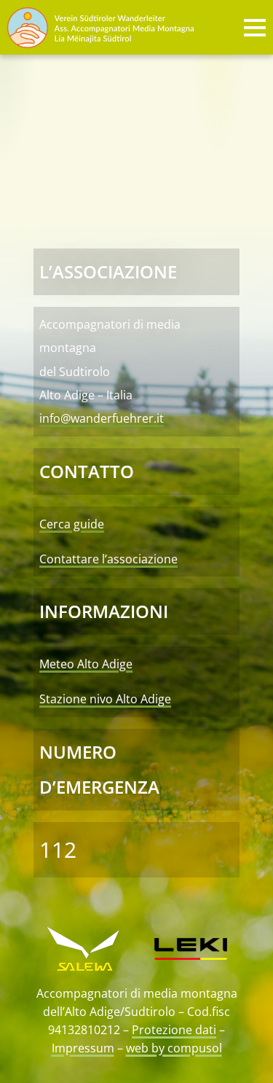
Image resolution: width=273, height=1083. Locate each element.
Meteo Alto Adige (85, 664)
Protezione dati (174, 1030)
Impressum (83, 1048)
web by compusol (174, 1048)
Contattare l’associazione (108, 559)
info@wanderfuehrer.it (101, 418)
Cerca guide (71, 524)
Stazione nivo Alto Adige (105, 699)
